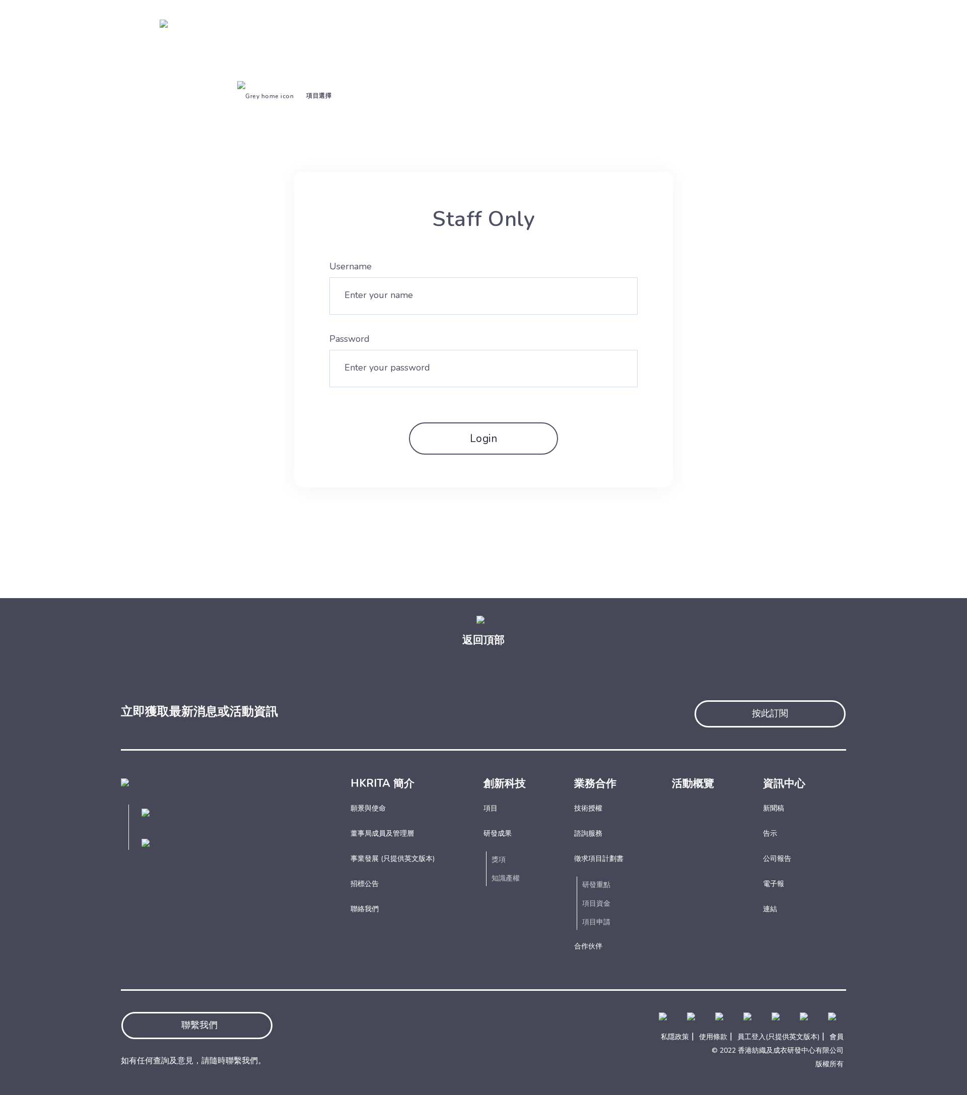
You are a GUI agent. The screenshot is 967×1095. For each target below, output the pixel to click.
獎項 (499, 859)
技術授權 (588, 808)
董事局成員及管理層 (382, 833)
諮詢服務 (588, 833)
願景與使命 (368, 808)
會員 (837, 1037)
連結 (770, 909)
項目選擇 (318, 96)
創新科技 (505, 783)
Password (349, 339)
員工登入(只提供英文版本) (778, 1037)
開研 (792, 35)
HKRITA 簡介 (383, 783)
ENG (778, 10)
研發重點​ (596, 885)
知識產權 (506, 878)
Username (350, 266)
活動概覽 (693, 783)
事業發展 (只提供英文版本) (393, 858)
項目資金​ (596, 903)
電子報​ (773, 884)
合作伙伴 (588, 946)
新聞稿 (773, 808)
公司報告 (777, 858)
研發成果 (498, 833)
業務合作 (595, 783)
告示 (770, 833)
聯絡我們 (365, 909)
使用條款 (713, 1037)
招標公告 (365, 884)
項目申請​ (596, 922)
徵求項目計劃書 (599, 858)
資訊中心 (784, 783)
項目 (491, 808)
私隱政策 (675, 1037)
